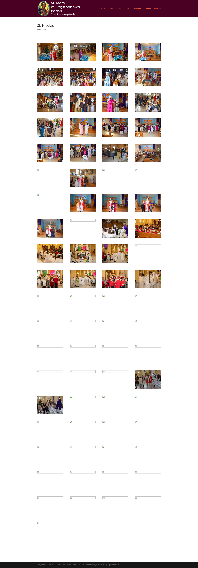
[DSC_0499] (83, 187)
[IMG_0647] (115, 288)
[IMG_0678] (83, 363)
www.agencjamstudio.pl (109, 565)
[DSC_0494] (148, 162)
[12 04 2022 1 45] (115, 464)
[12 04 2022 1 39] (148, 439)
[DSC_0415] (115, 86)
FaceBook (147, 9)
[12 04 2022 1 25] (50, 439)
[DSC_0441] (50, 111)
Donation (137, 9)
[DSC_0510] (50, 237)
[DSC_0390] (50, 61)
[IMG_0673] (148, 338)
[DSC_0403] (148, 61)
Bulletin (127, 9)
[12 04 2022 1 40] (50, 464)
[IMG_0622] (83, 263)
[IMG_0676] (50, 363)
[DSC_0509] (148, 212)
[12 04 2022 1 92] (50, 540)
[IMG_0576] (83, 237)
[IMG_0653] (50, 313)
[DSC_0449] (83, 111)
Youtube (157, 9)
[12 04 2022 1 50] (50, 489)
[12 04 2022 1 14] (148, 389)
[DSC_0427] (148, 86)
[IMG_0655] (83, 313)
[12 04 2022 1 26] (83, 439)
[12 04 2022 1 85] (148, 515)
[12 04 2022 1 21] (83, 414)
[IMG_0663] (148, 313)
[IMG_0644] (148, 263)
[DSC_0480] (148, 137)
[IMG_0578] (115, 237)
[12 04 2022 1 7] (50, 389)
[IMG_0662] (115, 313)
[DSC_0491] (115, 162)
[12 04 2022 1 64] (83, 515)
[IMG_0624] (115, 263)
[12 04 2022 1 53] (115, 489)
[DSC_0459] (115, 111)
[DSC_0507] (115, 212)
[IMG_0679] (115, 363)
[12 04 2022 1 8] (83, 389)
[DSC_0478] (115, 137)
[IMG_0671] (115, 338)
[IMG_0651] (148, 288)
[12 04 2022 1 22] (115, 414)
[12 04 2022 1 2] (148, 363)
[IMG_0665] (50, 338)
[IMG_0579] (148, 237)
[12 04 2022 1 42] (83, 464)
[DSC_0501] (115, 187)
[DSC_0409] (50, 86)
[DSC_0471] (50, 137)
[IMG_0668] (83, 338)
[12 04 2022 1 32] (115, 439)
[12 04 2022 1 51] (83, 489)
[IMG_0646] (83, 288)
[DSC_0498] (50, 187)
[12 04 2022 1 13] (115, 389)
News (111, 9)
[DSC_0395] (83, 61)
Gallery (118, 9)
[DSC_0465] (148, 111)
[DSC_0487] (83, 162)
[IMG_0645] (50, 288)
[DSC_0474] (83, 137)
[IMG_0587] (50, 263)
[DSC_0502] (148, 187)
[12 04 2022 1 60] (148, 489)
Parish (101, 9)
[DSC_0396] (115, 61)
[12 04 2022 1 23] (148, 414)
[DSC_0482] (50, 162)
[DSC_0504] (50, 212)
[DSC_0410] (83, 86)
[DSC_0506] (83, 212)
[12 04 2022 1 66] (115, 515)
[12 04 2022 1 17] (50, 414)
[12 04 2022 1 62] (50, 515)
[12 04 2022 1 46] (148, 464)
